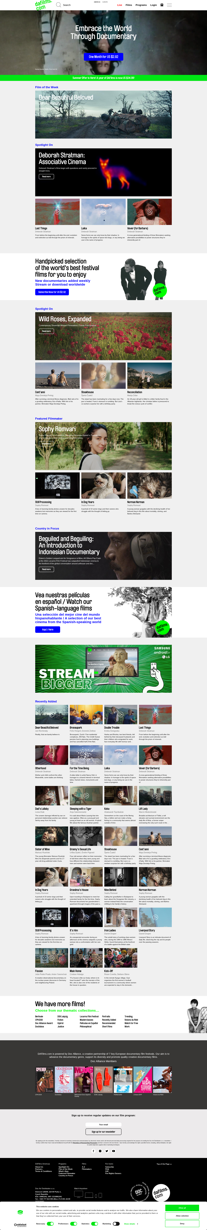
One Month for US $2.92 (103, 56)
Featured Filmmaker (48, 418)
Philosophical (86, 1026)
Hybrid (60, 1023)
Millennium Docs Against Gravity (83, 1095)
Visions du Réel (131, 1020)
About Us (39, 1167)
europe (105, 2)
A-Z (83, 1167)
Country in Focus (47, 528)
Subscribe (109, 1167)
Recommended (108, 1023)
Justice (61, 1026)
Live (119, 5)
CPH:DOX (39, 1020)
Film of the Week (46, 87)
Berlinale (39, 1016)
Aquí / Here (47, 629)
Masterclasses (86, 1020)
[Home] (43, 5)
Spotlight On (44, 144)
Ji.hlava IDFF (137, 1095)
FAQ (107, 1169)
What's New (64, 1171)
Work (127, 1026)
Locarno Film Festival (89, 1016)
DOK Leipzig (63, 1016)
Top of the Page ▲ (164, 1164)
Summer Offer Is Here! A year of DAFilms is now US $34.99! (104, 77)
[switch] (73, 1224)
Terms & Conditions (43, 1171)
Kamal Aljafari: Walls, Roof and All (46, 69)
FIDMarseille (118, 1095)
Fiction (60, 1020)
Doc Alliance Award (44, 1023)
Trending (128, 1016)
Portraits (106, 1016)
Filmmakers (87, 1169)
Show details (129, 1224)
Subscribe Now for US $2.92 (52, 292)
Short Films (107, 1026)
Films (129, 5)
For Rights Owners (113, 1173)
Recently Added (46, 701)
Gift (106, 1171)
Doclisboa (39, 1026)
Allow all (182, 1208)
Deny (182, 1224)
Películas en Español (89, 1023)
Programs (141, 5)
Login (153, 5)
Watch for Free (131, 1023)
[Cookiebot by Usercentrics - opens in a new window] (20, 1225)
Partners (38, 1169)
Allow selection (182, 1216)
